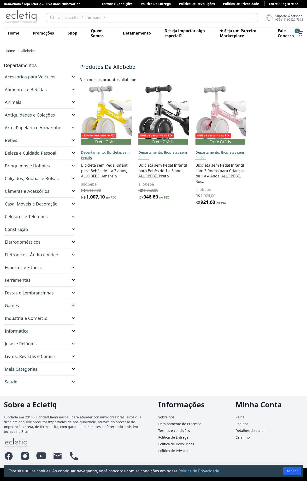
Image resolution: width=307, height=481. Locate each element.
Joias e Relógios (21, 343)
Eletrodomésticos (23, 242)
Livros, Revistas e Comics (30, 356)
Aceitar (292, 471)
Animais (13, 102)
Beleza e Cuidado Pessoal (30, 153)
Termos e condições (117, 4)
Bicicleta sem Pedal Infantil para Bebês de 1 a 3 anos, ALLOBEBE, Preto (162, 171)
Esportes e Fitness (23, 267)
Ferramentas (17, 280)
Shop (72, 33)
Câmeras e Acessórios (27, 191)
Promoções (43, 33)
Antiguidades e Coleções (30, 114)
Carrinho (243, 437)
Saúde (11, 381)
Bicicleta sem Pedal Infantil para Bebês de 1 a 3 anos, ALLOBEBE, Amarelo (105, 171)
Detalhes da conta (250, 430)
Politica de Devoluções (197, 4)
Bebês (11, 140)
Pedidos (242, 424)
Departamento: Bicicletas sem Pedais (105, 155)
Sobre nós (166, 417)
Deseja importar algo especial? (185, 33)
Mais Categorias (21, 369)
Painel (240, 417)
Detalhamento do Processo (179, 424)
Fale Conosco (286, 33)
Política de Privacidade (176, 450)
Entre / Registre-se (283, 4)
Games (12, 305)
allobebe (89, 184)
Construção (16, 229)
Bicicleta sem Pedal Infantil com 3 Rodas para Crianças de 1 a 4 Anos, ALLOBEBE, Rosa (220, 173)
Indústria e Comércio (26, 318)
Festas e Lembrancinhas (29, 292)
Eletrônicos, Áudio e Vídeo (31, 254)
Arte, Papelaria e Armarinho (33, 127)
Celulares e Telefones (26, 216)
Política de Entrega (173, 437)
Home (13, 33)
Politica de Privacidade (241, 4)
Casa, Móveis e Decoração (31, 203)
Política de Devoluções (176, 444)
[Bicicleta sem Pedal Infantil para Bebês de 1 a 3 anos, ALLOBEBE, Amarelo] (111, 113)
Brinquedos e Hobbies (27, 165)
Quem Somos (97, 33)
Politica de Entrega (156, 4)
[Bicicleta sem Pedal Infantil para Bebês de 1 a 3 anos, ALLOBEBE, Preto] (169, 113)
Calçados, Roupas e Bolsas (32, 178)
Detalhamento (137, 33)
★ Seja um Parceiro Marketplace (238, 33)
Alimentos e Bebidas (26, 89)
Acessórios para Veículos (30, 76)
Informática (17, 330)
